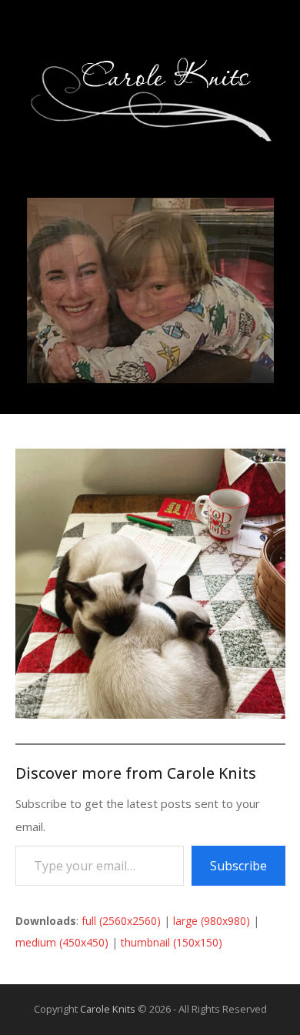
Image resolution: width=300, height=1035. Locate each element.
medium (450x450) (61, 942)
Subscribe (238, 865)
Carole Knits (107, 1009)
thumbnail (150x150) (171, 942)
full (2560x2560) (121, 920)
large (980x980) (211, 920)
